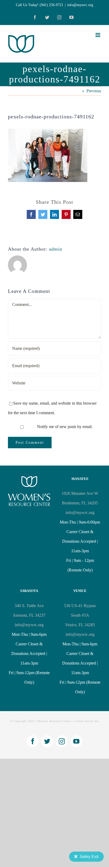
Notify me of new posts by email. (65, 426)
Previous (94, 91)
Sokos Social (84, 721)
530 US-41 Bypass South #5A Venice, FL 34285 (80, 615)
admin (55, 249)
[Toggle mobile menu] (98, 35)
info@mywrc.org (80, 5)
